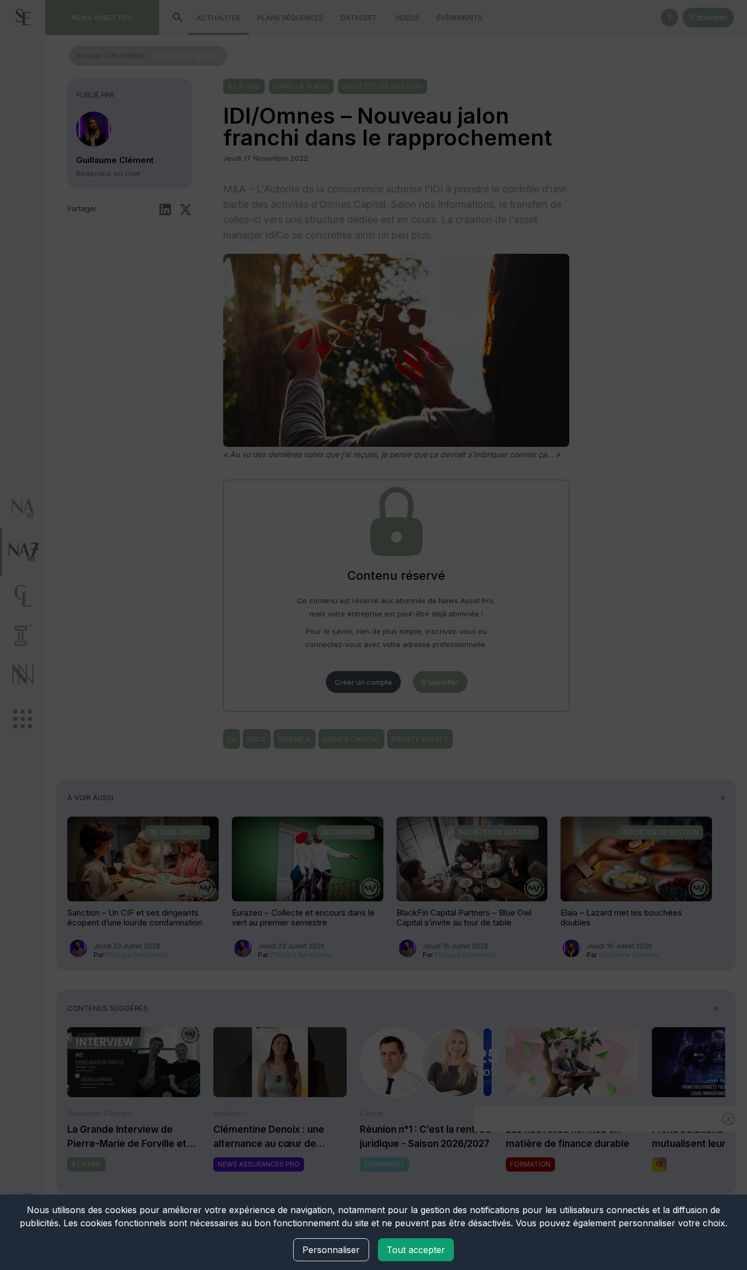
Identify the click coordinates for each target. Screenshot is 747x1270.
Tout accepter (416, 1249)
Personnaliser (331, 1249)
